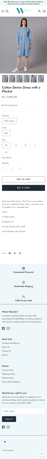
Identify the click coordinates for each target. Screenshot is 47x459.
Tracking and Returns (11, 343)
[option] (23, 45)
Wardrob (11, 450)
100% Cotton (9, 121)
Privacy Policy (8, 370)
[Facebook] (3, 328)
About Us (6, 347)
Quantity (5, 163)
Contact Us (6, 351)
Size (4, 140)
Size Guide (6, 158)
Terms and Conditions (11, 381)
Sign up (9, 419)
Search (5, 355)
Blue (6, 133)
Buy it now (23, 187)
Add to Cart (23, 179)
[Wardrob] (23, 11)
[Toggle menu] (3, 11)
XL (6, 152)
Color (4, 127)
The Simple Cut (11, 105)
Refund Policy (7, 378)
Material (5, 115)
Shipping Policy (8, 374)
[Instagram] (8, 328)
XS (6, 145)
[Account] (38, 11)
